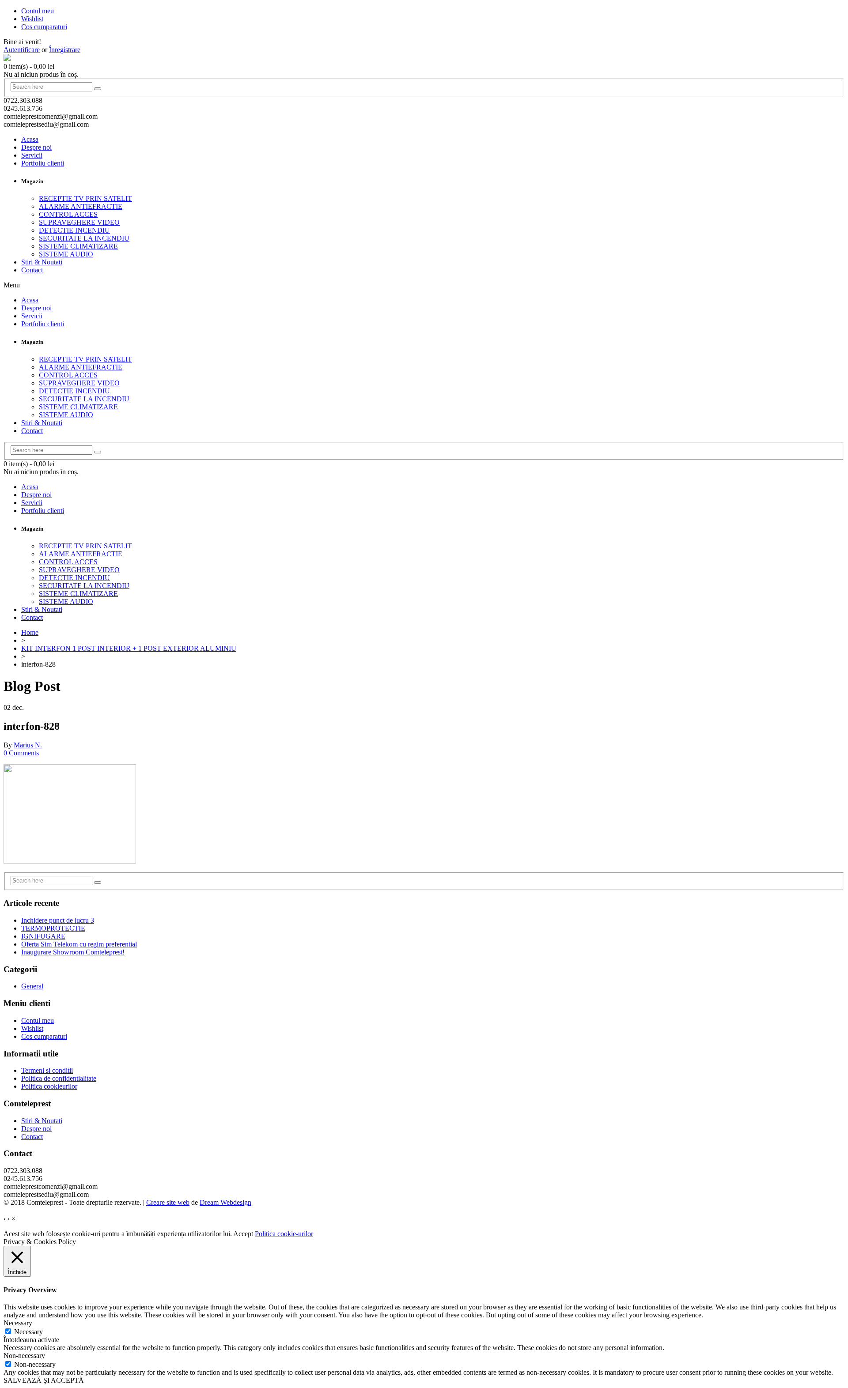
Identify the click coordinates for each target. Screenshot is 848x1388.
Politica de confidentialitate (58, 1078)
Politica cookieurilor (49, 1086)
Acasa (29, 139)
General (32, 986)
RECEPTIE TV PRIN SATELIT (85, 198)
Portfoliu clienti (42, 163)
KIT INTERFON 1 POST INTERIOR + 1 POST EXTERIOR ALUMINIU (128, 648)
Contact (32, 270)
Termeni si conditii (47, 1070)
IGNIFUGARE (43, 936)
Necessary (28, 1331)
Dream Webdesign (225, 1202)
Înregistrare (64, 49)
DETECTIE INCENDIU (74, 230)
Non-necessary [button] (24, 1355)
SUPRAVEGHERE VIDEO (79, 222)
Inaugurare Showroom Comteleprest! (73, 952)
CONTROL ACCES (68, 214)
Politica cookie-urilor (284, 1233)
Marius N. (28, 745)
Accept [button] (243, 1233)
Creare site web (167, 1202)
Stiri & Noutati (41, 262)
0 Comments (21, 753)
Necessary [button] (18, 1323)
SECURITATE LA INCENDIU (84, 238)
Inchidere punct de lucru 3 (57, 920)
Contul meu (37, 1020)
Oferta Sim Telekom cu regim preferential (79, 944)
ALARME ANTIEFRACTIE (80, 206)
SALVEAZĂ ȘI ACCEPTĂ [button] (44, 1380)
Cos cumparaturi (44, 1036)
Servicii (31, 155)
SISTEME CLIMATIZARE (78, 246)
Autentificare (22, 49)
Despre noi (36, 147)
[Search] (97, 88)
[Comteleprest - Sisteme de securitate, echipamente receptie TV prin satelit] (7, 58)
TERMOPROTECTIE (53, 928)
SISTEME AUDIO (66, 254)
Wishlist (32, 1028)
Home (29, 632)
